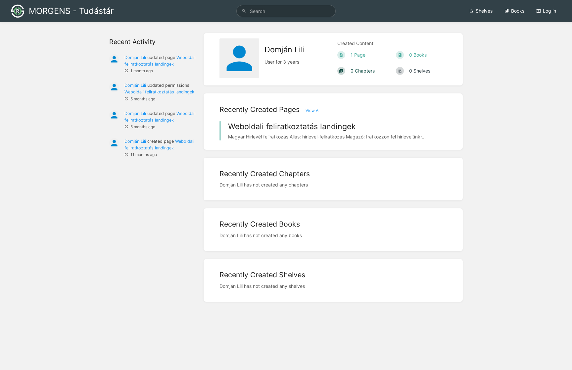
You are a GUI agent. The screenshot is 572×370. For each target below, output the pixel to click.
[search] (286, 11)
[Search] (244, 11)
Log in (549, 11)
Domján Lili (135, 57)
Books (517, 11)
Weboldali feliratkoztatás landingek (159, 91)
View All (313, 110)
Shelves (484, 11)
